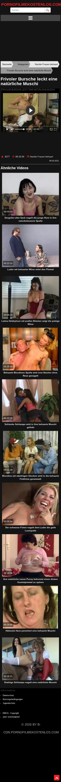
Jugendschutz (9, 703)
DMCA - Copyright (11, 713)
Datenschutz (8, 695)
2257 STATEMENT (11, 717)
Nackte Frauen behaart (41, 156)
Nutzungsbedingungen (13, 699)
